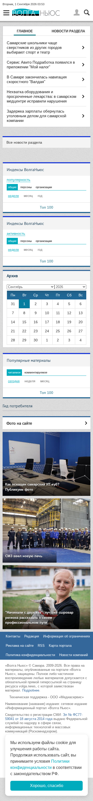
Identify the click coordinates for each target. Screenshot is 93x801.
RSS (41, 646)
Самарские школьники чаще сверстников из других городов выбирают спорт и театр (34, 47)
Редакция (31, 636)
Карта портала (60, 646)
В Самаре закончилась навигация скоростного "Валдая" (37, 79)
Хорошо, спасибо (46, 785)
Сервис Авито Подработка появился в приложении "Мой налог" (41, 64)
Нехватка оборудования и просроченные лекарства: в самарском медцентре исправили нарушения (41, 96)
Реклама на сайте (20, 646)
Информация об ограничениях (66, 636)
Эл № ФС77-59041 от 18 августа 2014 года (43, 717)
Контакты (13, 636)
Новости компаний (73, 655)
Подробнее (30, 690)
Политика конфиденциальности (30, 655)
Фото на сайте (19, 423)
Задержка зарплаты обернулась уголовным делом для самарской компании (36, 116)
